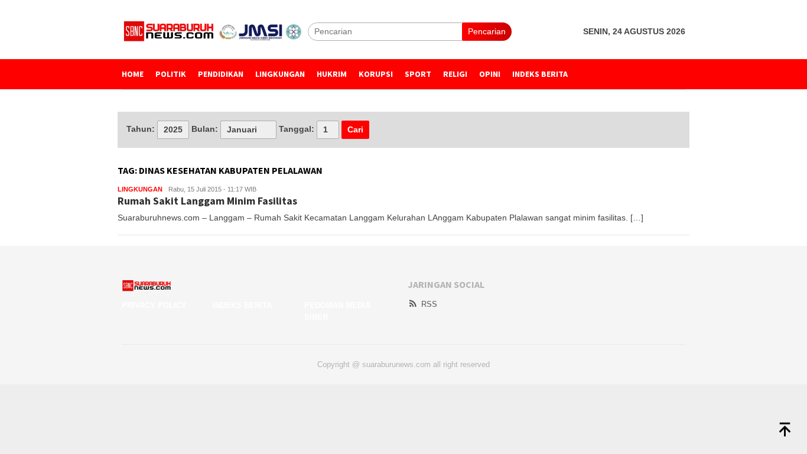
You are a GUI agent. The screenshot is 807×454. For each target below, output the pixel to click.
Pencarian (487, 31)
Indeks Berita (242, 305)
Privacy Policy (154, 305)
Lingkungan (140, 189)
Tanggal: (296, 129)
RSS (429, 304)
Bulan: (204, 129)
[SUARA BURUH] (215, 30)
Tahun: (140, 129)
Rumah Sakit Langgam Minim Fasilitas (207, 200)
